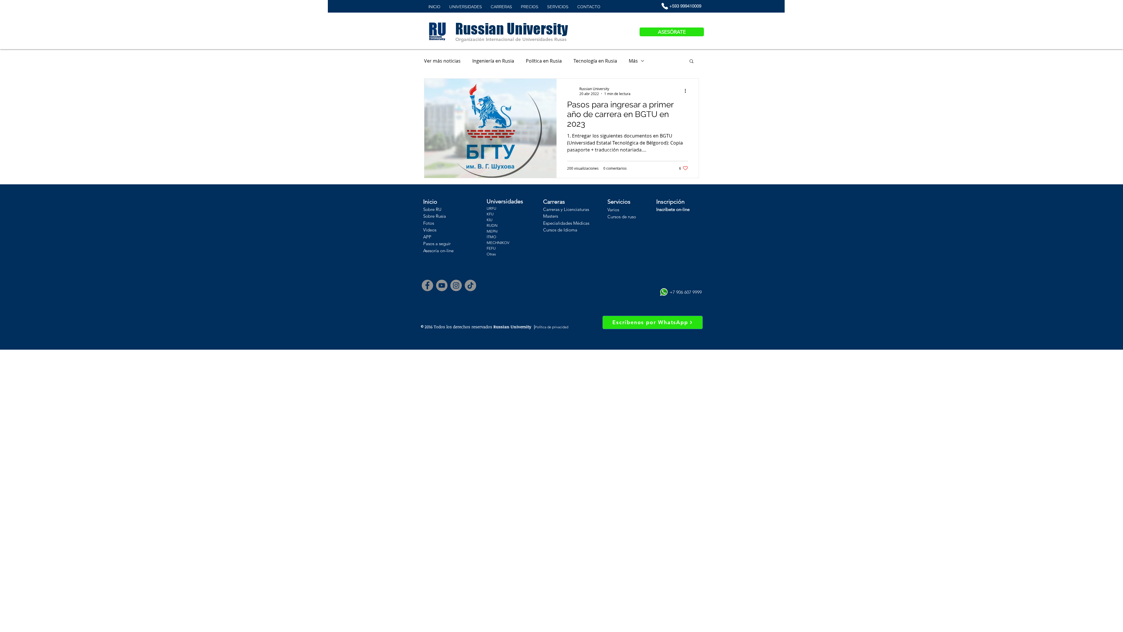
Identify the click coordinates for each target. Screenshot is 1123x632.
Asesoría (431, 250)
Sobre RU (432, 209)
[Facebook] (427, 285)
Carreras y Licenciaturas (566, 209)
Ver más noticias (442, 61)
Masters (550, 216)
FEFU (491, 248)
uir (448, 243)
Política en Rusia (544, 61)
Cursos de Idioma (560, 230)
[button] (691, 62)
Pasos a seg (434, 243)
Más (633, 61)
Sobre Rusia (434, 216)
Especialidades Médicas (566, 223)
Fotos (428, 223)
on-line (446, 250)
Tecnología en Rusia (595, 61)
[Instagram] (456, 285)
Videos (429, 230)
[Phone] (665, 6)
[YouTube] (441, 285)
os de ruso (626, 216)
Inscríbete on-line (673, 209)
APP (427, 237)
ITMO (491, 237)
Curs (611, 216)
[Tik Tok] (470, 285)
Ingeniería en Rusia (493, 61)
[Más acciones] (687, 91)
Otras (491, 254)
